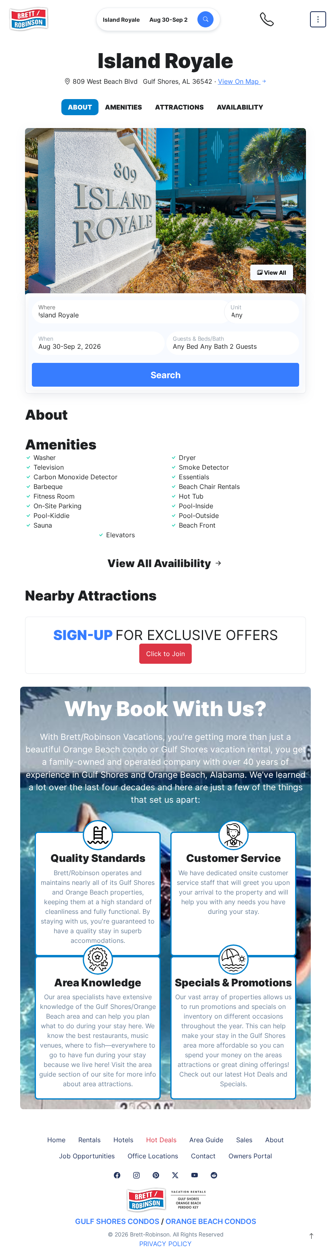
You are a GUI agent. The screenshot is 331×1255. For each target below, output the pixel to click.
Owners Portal (250, 1156)
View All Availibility (160, 563)
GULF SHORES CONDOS (117, 1221)
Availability (240, 107)
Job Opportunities (87, 1156)
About (80, 107)
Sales (244, 1140)
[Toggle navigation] (318, 19)
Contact (203, 1156)
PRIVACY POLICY (165, 1244)
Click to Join (165, 654)
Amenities (123, 107)
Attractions (179, 107)
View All (274, 272)
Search (166, 374)
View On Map (239, 81)
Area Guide (206, 1140)
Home (56, 1140)
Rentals (89, 1140)
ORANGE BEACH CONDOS (211, 1221)
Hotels (123, 1140)
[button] (165, 212)
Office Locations (153, 1156)
